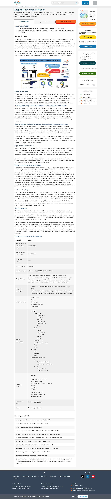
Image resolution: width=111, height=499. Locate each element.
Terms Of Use (15, 476)
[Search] (76, 3)
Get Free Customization (88, 63)
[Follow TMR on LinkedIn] (87, 476)
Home (15, 6)
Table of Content (45, 22)
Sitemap (16, 478)
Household (28, 6)
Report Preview (24, 21)
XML (60, 476)
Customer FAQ (25, 476)
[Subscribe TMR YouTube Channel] (93, 476)
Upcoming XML (66, 476)
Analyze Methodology (87, 73)
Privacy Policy (53, 476)
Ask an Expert (88, 46)
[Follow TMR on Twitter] (82, 476)
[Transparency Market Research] (17, 2)
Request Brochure (65, 21)
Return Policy (44, 476)
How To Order (34, 476)
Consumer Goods (21, 6)
